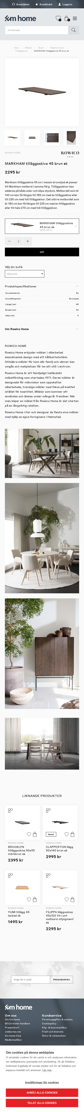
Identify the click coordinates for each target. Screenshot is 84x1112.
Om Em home (12, 1019)
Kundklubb (45, 4)
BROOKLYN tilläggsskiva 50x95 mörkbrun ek (21, 850)
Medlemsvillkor (13, 1039)
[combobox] (24, 273)
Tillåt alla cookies (42, 1103)
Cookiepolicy (49, 1023)
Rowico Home (13, 152)
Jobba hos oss (13, 1031)
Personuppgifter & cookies (57, 1019)
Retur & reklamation (54, 1035)
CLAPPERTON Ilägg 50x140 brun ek (59, 848)
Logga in (67, 4)
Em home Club (13, 1035)
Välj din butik (14, 267)
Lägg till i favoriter (29, 834)
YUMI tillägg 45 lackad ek (18, 913)
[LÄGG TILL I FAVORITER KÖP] (22, 822)
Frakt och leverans (52, 1031)
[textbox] (24, 274)
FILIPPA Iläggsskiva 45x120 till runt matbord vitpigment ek (60, 917)
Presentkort (12, 1027)
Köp (35, 834)
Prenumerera (61, 979)
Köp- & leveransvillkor (54, 1027)
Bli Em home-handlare (17, 1023)
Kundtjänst (22, 4)
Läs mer (47, 1070)
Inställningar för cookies (42, 1082)
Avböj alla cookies (42, 1092)
